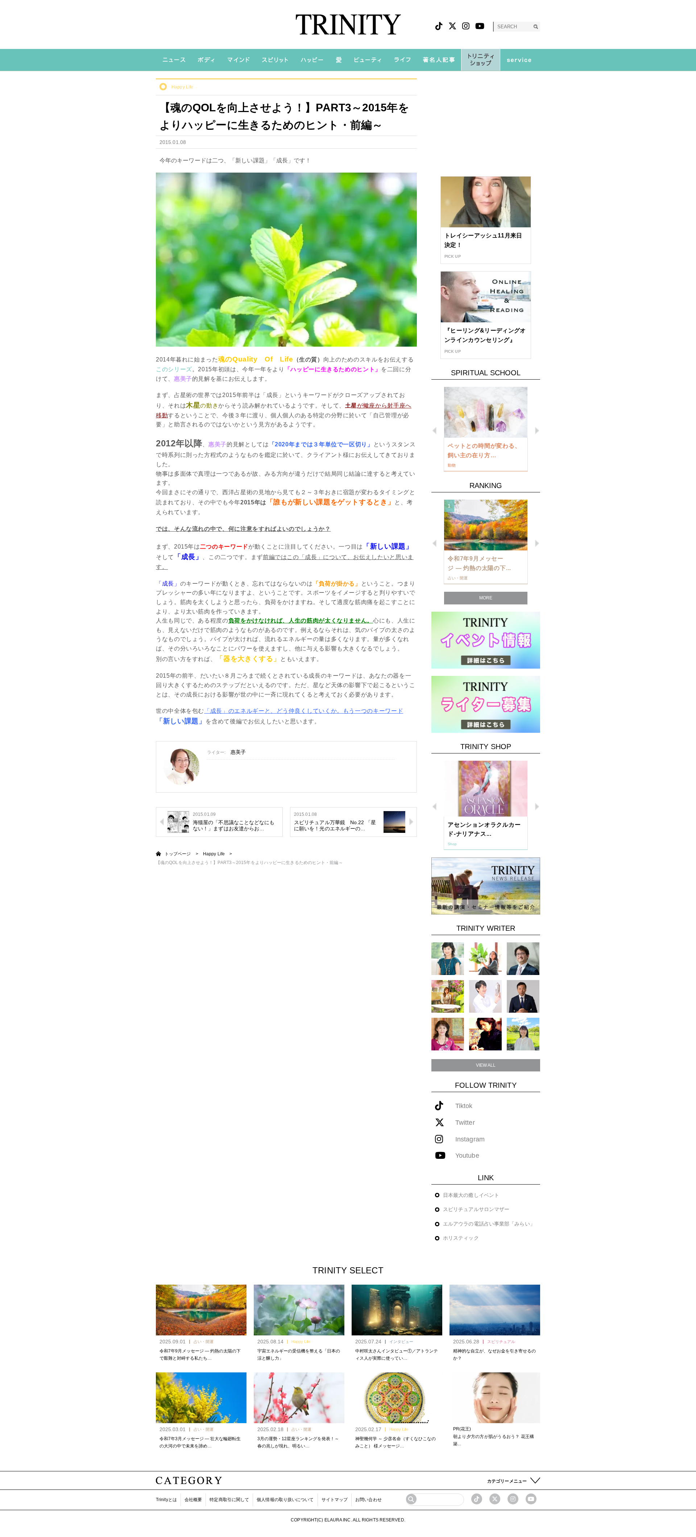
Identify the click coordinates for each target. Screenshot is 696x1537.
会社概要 (193, 1499)
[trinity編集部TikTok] (476, 1498)
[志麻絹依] (447, 958)
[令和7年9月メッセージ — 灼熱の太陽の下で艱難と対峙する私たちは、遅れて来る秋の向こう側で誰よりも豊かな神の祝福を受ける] (201, 1310)
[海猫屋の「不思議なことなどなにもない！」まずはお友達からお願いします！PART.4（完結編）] (178, 821)
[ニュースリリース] (485, 886)
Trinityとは (166, 1499)
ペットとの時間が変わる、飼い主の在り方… (484, 450)
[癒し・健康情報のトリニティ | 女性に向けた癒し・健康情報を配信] (348, 24)
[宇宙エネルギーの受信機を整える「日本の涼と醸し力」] (299, 1310)
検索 (535, 26)
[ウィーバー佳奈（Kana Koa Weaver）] (485, 958)
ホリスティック (461, 1238)
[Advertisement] (485, 123)
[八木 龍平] (523, 958)
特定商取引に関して (229, 1499)
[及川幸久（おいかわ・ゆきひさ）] (523, 996)
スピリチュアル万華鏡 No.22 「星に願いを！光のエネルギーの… (335, 825)
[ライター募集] (485, 704)
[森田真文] (485, 996)
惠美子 (238, 752)
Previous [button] (434, 430)
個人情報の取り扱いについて (285, 1499)
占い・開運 (204, 1341)
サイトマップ (335, 1499)
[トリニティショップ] (480, 60)
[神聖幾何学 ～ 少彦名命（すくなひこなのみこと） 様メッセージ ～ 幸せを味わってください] (397, 1397)
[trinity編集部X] (494, 1498)
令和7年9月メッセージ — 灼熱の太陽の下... (479, 563)
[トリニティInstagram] (465, 26)
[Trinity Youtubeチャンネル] (531, 1498)
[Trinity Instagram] (513, 1498)
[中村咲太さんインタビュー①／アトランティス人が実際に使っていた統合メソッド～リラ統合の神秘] (397, 1310)
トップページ (178, 853)
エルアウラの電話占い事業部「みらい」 (489, 1224)
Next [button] (537, 430)
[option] (485, 429)
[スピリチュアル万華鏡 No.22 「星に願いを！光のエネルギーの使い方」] (394, 821)
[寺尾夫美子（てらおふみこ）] (447, 1034)
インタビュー (401, 1341)
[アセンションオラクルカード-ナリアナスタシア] (485, 789)
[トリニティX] (452, 26)
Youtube (467, 1155)
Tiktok (464, 1106)
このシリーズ (174, 369)
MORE (485, 597)
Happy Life (182, 87)
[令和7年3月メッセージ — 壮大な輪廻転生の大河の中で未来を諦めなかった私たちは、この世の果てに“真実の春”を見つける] (201, 1397)
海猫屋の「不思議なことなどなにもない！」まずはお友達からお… (234, 825)
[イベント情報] (485, 640)
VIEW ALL (486, 1065)
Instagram (470, 1139)
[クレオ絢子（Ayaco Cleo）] (447, 996)
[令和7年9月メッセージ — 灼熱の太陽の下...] (485, 525)
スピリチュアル (501, 1341)
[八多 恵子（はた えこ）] (523, 1034)
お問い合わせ (368, 1499)
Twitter (465, 1122)
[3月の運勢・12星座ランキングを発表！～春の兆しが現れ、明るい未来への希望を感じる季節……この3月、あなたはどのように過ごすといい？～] (299, 1397)
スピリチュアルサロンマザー (476, 1209)
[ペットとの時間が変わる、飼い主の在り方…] (485, 412)
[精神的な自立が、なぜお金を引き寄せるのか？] (495, 1310)
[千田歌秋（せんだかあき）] (485, 1034)
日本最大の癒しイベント (471, 1195)
